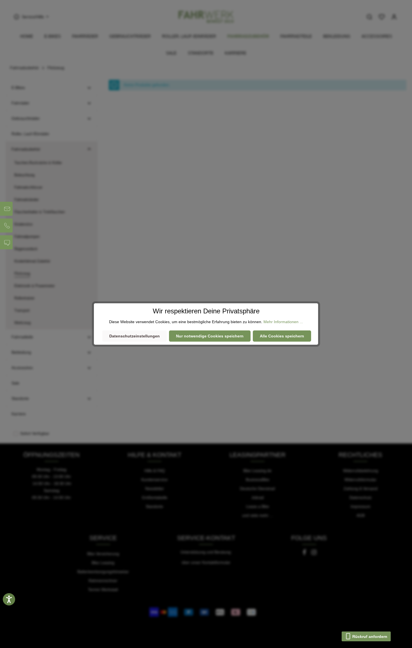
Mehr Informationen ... (283, 322)
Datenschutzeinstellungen (134, 336)
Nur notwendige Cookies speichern (210, 336)
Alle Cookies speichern (282, 336)
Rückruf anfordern (369, 636)
